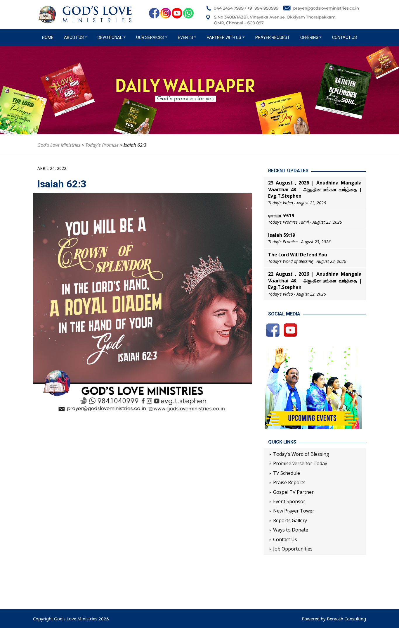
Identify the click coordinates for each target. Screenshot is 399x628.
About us (74, 37)
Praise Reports (289, 482)
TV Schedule (286, 473)
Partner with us (224, 37)
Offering (309, 37)
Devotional (110, 37)
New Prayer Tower (293, 511)
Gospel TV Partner (293, 492)
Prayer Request (272, 37)
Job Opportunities (293, 549)
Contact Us (344, 37)
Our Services (150, 37)
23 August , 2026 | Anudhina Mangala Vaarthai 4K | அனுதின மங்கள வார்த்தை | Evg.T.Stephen (315, 189)
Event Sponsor (289, 501)
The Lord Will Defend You (297, 254)
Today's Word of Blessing (301, 454)
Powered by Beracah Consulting (334, 619)
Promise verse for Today (300, 463)
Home (49, 37)
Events (185, 37)
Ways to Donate (290, 530)
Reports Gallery (290, 520)
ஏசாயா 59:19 (281, 215)
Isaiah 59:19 (281, 235)
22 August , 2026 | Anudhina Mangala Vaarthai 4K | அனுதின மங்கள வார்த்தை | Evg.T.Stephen (315, 280)
